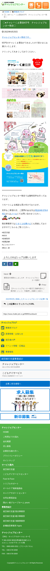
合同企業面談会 (10, 498)
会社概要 (7, 441)
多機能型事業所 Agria (12, 526)
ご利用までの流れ (11, 437)
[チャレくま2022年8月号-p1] (25, 88)
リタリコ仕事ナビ (23, 224)
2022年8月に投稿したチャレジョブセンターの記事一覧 (27, 299)
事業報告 (9, 352)
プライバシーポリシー (12, 456)
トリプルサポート (11, 484)
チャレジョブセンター (13, 365)
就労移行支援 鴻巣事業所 (14, 521)
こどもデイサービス (12, 374)
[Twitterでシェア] (4, 264)
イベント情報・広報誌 (15, 346)
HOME (6, 12)
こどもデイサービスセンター (15, 474)
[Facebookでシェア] (10, 264)
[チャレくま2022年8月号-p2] (25, 154)
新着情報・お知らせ (14, 334)
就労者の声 (10, 340)
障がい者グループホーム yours (16, 503)
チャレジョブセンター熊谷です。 (16, 37)
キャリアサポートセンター (14, 493)
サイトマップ (9, 460)
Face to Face (8, 479)
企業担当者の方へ (11, 451)
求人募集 (7, 446)
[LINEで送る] (15, 264)
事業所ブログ (19, 12)
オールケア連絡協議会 (12, 488)
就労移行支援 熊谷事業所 (14, 511)
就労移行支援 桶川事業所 (14, 516)
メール (14, 214)
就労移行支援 (9, 469)
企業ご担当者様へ (13, 384)
